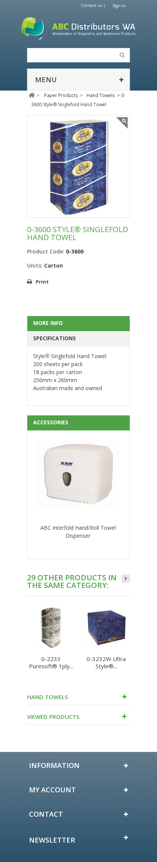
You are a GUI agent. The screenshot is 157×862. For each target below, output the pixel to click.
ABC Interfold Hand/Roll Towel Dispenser (78, 531)
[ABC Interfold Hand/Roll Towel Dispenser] (78, 482)
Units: (35, 265)
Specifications (54, 338)
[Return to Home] (31, 95)
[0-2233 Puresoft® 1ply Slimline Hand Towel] (51, 627)
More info (48, 323)
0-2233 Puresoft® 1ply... (51, 662)
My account (52, 789)
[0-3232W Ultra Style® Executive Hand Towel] (106, 627)
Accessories (50, 422)
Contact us (91, 5)
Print (42, 281)
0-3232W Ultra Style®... (106, 662)
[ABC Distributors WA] (78, 28)
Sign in (119, 5)
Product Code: (45, 251)
